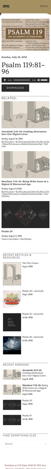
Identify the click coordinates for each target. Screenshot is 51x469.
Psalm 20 (7, 231)
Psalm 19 (27, 416)
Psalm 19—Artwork (32, 314)
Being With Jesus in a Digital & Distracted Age (22, 144)
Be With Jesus (8, 142)
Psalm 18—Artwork (32, 337)
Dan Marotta (25, 239)
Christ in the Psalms (10, 239)
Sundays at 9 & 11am (16, 465)
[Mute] (38, 80)
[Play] (5, 80)
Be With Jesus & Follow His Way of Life (32, 142)
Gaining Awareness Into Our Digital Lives (34, 373)
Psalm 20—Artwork (33, 291)
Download (15, 88)
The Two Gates (30, 263)
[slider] (44, 79)
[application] (26, 80)
